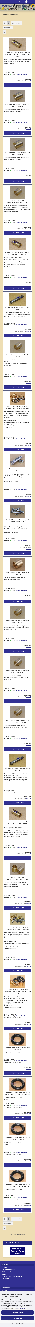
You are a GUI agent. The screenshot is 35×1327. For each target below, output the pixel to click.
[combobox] (16, 23)
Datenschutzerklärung (19, 1308)
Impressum (5, 1278)
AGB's (4, 1274)
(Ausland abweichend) (21, 74)
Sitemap (4, 1290)
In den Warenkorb (17, 85)
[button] (5, 23)
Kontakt (4, 1267)
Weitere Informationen (17, 1323)
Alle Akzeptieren (17, 1312)
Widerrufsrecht (6, 1272)
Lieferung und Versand (8, 1269)
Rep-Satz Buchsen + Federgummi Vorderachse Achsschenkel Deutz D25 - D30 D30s (17, 991)
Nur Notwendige (18, 1318)
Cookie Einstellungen (8, 1281)
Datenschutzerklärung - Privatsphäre (12, 1276)
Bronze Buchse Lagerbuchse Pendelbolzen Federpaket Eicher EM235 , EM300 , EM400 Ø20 (17, 54)
